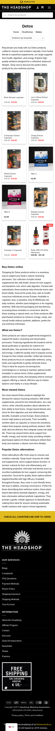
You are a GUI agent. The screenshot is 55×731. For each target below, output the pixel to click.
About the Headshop (11, 620)
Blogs (4, 568)
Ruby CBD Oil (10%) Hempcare (39, 251)
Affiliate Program (10, 625)
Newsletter (7, 646)
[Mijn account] (37, 7)
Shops (5, 651)
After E (7, 212)
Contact (5, 630)
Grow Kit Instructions (11, 641)
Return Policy (8, 589)
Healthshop (27, 32)
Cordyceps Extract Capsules (12, 137)
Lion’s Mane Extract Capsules (39, 98)
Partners (6, 656)
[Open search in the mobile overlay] (27, 15)
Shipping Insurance (11, 594)
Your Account (8, 604)
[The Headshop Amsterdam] (16, 7)
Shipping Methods (10, 599)
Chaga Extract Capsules (37, 137)
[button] (42, 7)
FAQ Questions (9, 578)
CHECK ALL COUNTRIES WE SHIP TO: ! (27, 517)
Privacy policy (17, 715)
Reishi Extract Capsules (10, 175)
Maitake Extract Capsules (37, 213)
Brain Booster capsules (14, 97)
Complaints (7, 573)
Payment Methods (10, 584)
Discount (6, 636)
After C (34, 174)
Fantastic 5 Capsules (13, 250)
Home (16, 32)
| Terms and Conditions (33, 715)
